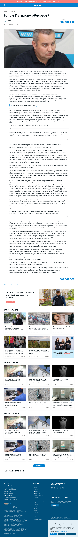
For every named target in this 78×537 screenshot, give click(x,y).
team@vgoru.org (8, 493)
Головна (6, 11)
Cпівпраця (36, 521)
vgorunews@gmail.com (10, 489)
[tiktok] (63, 488)
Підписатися (54, 505)
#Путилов (20, 284)
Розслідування (39, 495)
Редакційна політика (39, 516)
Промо (37, 502)
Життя (36, 504)
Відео (35, 508)
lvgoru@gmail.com (9, 491)
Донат (9, 302)
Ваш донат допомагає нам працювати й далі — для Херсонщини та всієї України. (39, 1)
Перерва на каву (39, 500)
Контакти (36, 514)
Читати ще (39, 465)
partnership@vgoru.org (10, 497)
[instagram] (55, 488)
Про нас (36, 512)
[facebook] (52, 488)
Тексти (35, 487)
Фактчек (37, 493)
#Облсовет (13, 284)
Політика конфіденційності (38, 518)
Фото (36, 499)
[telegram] (60, 488)
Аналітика (37, 491)
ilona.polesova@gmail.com (11, 488)
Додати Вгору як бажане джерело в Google (23, 105)
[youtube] (57, 488)
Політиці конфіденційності (63, 531)
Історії (36, 489)
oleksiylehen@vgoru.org (10, 499)
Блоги (35, 506)
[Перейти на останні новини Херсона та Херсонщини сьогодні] (38, 5)
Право (37, 497)
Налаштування (70, 533)
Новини (12, 11)
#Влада (6, 284)
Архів (35, 510)
